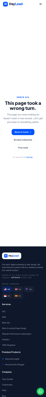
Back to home (23, 132)
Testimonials (7, 385)
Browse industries (23, 140)
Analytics (5, 339)
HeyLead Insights (11, 359)
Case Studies (7, 379)
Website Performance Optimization (16, 334)
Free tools (23, 147)
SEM (4, 317)
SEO (4, 311)
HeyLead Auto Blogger (13, 364)
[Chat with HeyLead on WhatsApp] (40, 391)
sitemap (29, 157)
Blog (4, 396)
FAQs (4, 390)
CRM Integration (8, 345)
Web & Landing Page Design (14, 328)
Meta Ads (6, 323)
